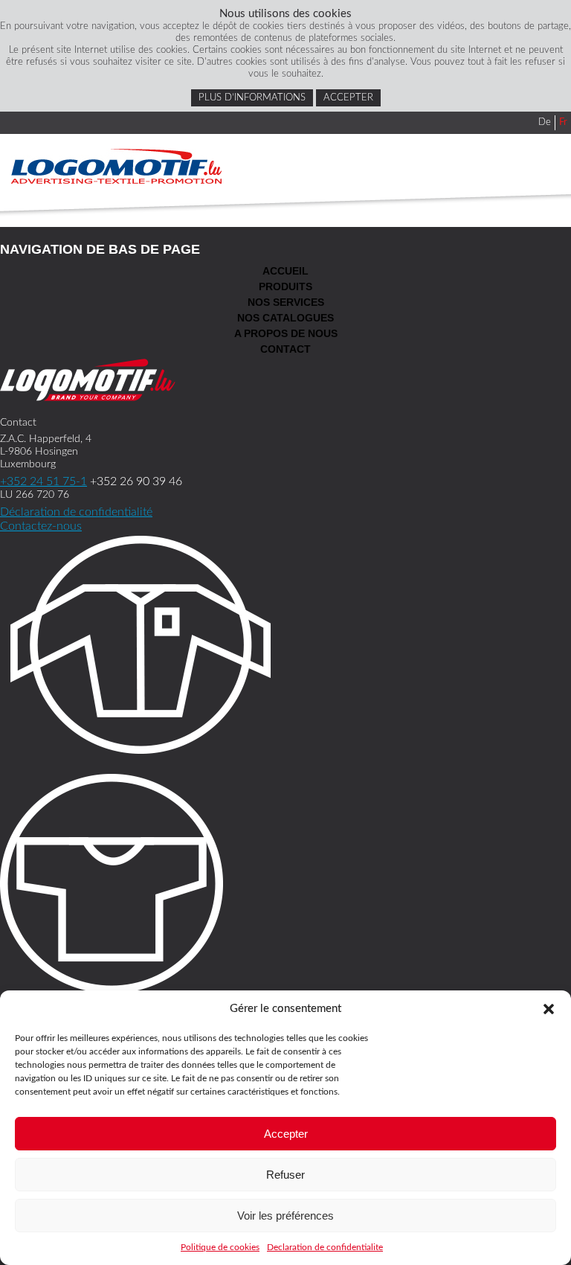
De (544, 122)
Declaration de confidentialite (325, 1247)
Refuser (285, 1174)
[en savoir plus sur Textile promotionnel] (285, 885)
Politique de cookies (220, 1247)
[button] (548, 1009)
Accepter (286, 1133)
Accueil (285, 271)
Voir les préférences (285, 1215)
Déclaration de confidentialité (76, 512)
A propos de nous (286, 333)
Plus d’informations (252, 98)
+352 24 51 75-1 (43, 481)
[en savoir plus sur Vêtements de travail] (285, 647)
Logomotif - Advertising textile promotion (116, 166)
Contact (285, 349)
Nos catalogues (285, 318)
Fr (563, 122)
